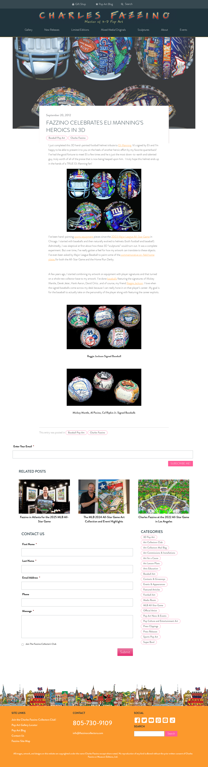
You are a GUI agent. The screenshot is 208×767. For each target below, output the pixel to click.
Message (28, 611)
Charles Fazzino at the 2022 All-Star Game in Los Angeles (163, 519)
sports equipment (83, 237)
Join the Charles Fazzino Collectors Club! (34, 720)
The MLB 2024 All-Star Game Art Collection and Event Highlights (104, 519)
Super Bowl (148, 642)
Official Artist (150, 610)
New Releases (51, 30)
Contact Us (18, 736)
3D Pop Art (149, 537)
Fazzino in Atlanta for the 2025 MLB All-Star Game (44, 519)
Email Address (31, 578)
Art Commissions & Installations (159, 553)
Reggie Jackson (135, 283)
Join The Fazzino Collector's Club (41, 644)
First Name (29, 544)
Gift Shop (80, 4)
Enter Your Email (23, 446)
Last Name (29, 561)
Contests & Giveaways (154, 579)
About (164, 30)
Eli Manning (124, 145)
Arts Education (150, 568)
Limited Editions (80, 30)
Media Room (149, 600)
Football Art (149, 595)
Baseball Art (149, 574)
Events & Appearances (154, 584)
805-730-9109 (92, 722)
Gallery (28, 30)
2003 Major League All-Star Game (130, 237)
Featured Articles (151, 589)
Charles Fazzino (78, 138)
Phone (25, 594)
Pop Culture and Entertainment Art (160, 621)
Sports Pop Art (150, 637)
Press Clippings (150, 626)
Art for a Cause (150, 558)
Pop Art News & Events (154, 616)
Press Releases (150, 631)
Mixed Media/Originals (113, 30)
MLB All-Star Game (153, 605)
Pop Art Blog (106, 4)
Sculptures (143, 30)
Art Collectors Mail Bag (155, 547)
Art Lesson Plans (151, 563)
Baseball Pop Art (57, 138)
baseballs (112, 279)
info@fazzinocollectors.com (88, 733)
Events (183, 30)
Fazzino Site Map (21, 741)
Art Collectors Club (153, 542)
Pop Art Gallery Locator (24, 725)
